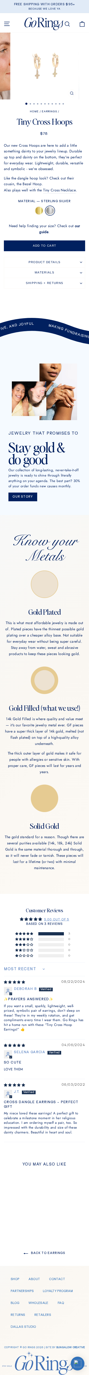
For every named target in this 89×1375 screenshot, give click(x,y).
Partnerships (22, 1291)
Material (44, 201)
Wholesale (38, 1303)
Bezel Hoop (32, 184)
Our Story (23, 496)
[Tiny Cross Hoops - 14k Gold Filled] (16, 1221)
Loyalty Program (58, 1291)
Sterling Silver (50, 210)
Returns (18, 1315)
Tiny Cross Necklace (59, 190)
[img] (14, 982)
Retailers (42, 1315)
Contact (57, 1279)
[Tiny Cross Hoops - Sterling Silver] (22, 1221)
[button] (24, 934)
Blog (15, 1303)
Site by (65, 1347)
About (34, 1279)
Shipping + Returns (44, 283)
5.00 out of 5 (56, 919)
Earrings (49, 111)
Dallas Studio (23, 1326)
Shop (15, 1279)
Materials (44, 272)
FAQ (61, 1303)
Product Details (45, 262)
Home (34, 111)
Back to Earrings (47, 1253)
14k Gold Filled (39, 210)
